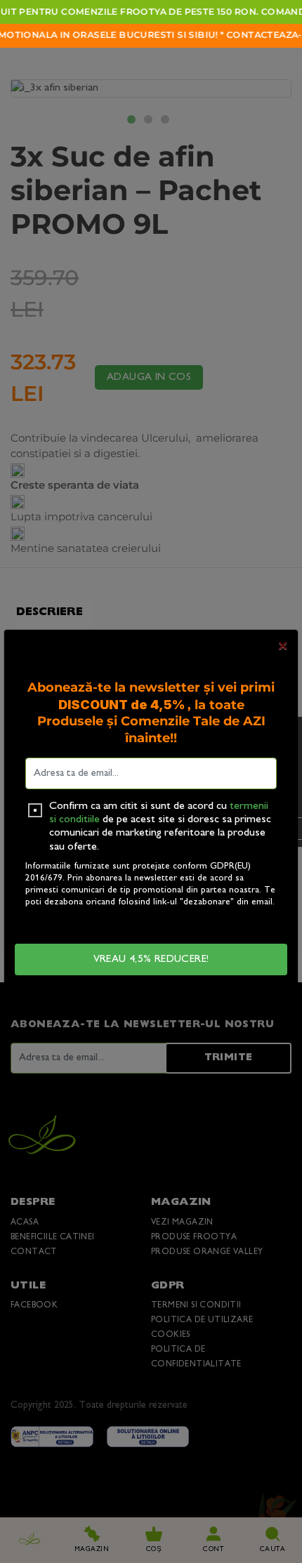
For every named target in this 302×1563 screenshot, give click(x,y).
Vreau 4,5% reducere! (151, 959)
